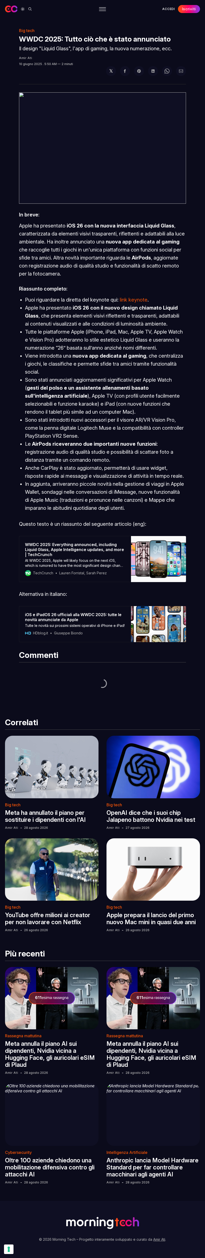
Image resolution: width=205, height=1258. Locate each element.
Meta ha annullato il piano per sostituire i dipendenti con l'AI (45, 816)
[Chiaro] (22, 9)
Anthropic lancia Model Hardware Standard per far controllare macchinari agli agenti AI (152, 1167)
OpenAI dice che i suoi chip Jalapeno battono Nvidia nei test (150, 816)
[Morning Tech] (11, 9)
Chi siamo (101, 25)
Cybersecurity (18, 1152)
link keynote (134, 300)
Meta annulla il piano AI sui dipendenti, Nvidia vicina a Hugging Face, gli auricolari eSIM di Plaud (50, 1054)
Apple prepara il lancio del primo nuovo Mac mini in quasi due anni (151, 918)
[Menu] (102, 9)
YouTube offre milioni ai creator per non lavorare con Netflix (47, 918)
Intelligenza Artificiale (127, 1152)
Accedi (168, 9)
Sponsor (128, 25)
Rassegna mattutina (23, 1035)
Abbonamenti (157, 25)
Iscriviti (189, 9)
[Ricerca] (30, 9)
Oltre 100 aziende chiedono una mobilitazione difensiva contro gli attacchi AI (49, 1167)
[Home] (33, 25)
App (80, 25)
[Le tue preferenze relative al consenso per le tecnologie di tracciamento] (9, 1249)
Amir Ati (25, 58)
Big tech (12, 804)
